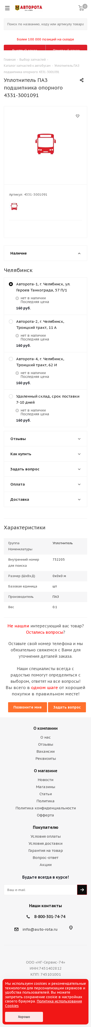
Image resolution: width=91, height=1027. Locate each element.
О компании (45, 728)
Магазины (45, 786)
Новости (45, 779)
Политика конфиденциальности (45, 808)
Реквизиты (45, 758)
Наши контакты (45, 905)
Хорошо (24, 1017)
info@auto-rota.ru (40, 929)
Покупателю (45, 827)
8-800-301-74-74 (49, 916)
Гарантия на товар (45, 850)
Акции (46, 864)
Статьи (45, 793)
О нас (45, 737)
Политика (45, 800)
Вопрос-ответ (45, 857)
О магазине (45, 770)
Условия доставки (45, 843)
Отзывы (45, 744)
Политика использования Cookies (43, 1003)
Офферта (45, 815)
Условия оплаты (46, 836)
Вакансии (45, 751)
